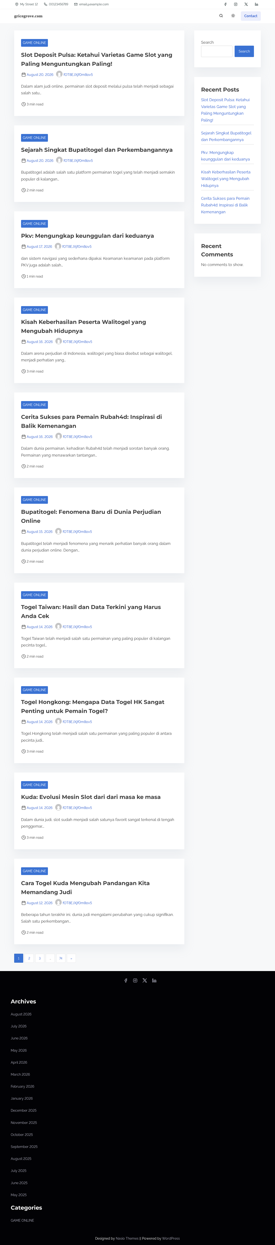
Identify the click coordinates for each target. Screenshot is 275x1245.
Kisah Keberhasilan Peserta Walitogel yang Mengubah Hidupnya (226, 179)
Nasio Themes (127, 1238)
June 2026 (19, 1038)
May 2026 (19, 1050)
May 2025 (19, 1195)
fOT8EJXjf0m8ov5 (78, 75)
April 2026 (19, 1062)
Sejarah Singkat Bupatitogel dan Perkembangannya (97, 149)
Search (207, 42)
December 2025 (24, 1110)
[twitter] (246, 4)
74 (60, 958)
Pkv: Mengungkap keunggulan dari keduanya (87, 235)
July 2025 (18, 1171)
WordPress (171, 1238)
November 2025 (24, 1123)
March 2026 (20, 1074)
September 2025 (24, 1147)
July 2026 (19, 1026)
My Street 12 (28, 4)
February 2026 (22, 1086)
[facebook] (225, 4)
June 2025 (19, 1183)
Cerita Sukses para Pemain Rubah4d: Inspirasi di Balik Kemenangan (225, 205)
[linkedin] (256, 4)
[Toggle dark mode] (232, 16)
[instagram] (235, 4)
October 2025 (22, 1135)
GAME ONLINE (34, 43)
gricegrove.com (28, 16)
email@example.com (94, 4)
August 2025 (21, 1159)
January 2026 (22, 1098)
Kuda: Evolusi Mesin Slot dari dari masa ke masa (91, 797)
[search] (221, 17)
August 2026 (21, 1014)
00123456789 (58, 4)
